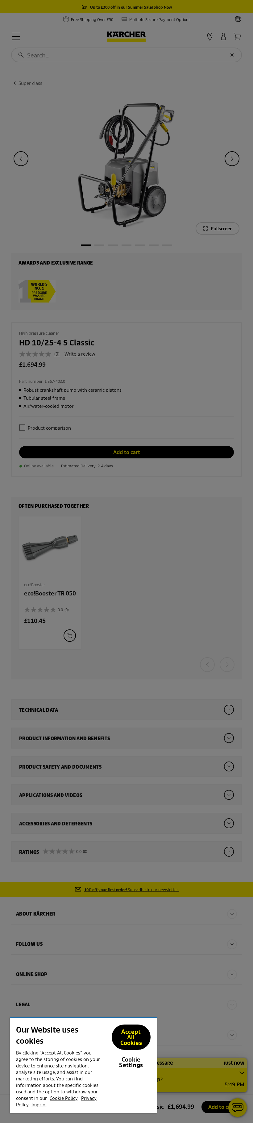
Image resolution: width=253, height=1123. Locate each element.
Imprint (39, 1105)
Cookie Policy (63, 1098)
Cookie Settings (131, 1062)
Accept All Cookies (131, 1037)
